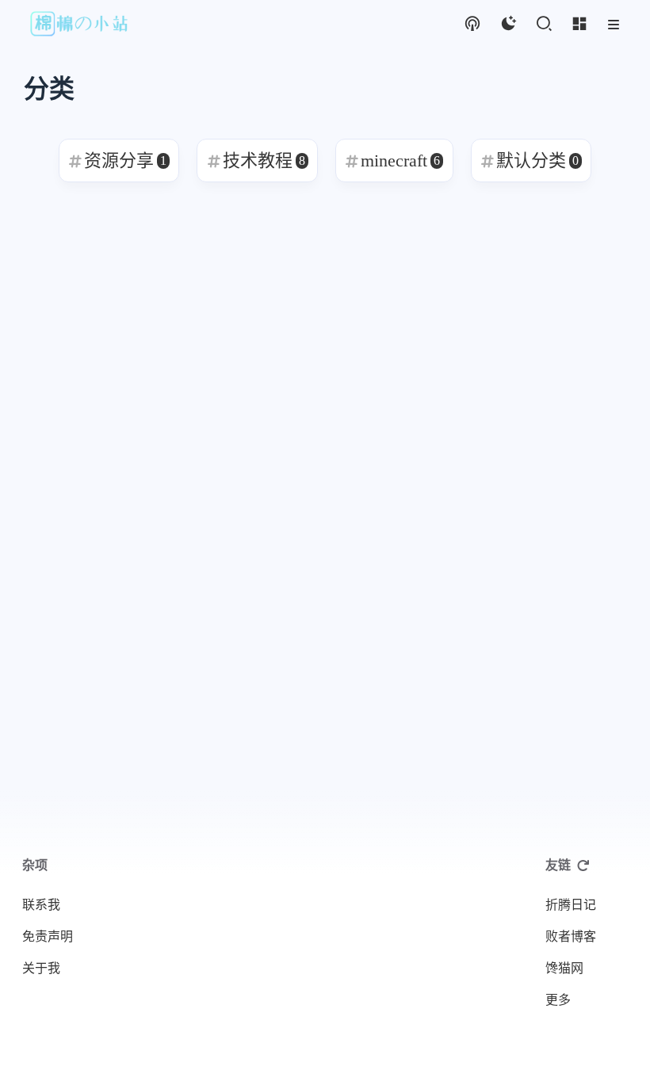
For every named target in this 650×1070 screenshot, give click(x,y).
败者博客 (570, 936)
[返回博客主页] (80, 24)
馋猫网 (564, 968)
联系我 (41, 904)
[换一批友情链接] (583, 865)
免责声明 (47, 936)
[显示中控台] (579, 24)
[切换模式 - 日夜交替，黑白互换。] (508, 24)
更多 (558, 1000)
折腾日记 (570, 904)
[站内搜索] (543, 24)
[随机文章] (472, 24)
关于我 (41, 968)
